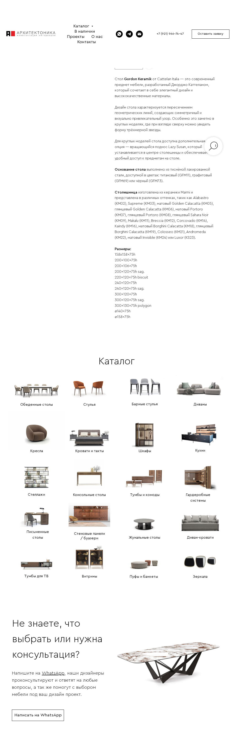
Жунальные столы (144, 537)
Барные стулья (145, 404)
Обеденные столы (36, 404)
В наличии (84, 31)
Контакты (86, 42)
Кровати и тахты (89, 451)
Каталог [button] (81, 26)
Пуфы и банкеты (144, 576)
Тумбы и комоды (145, 495)
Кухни (200, 450)
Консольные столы (89, 495)
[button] (210, 34)
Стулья (89, 404)
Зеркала (200, 576)
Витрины (89, 576)
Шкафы (144, 451)
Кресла (36, 451)
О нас (97, 36)
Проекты (76, 36)
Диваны (200, 404)
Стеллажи (36, 494)
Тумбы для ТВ (36, 576)
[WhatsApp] (119, 34)
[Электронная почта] (139, 34)
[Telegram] (129, 34)
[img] (36, 384)
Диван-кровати (200, 537)
